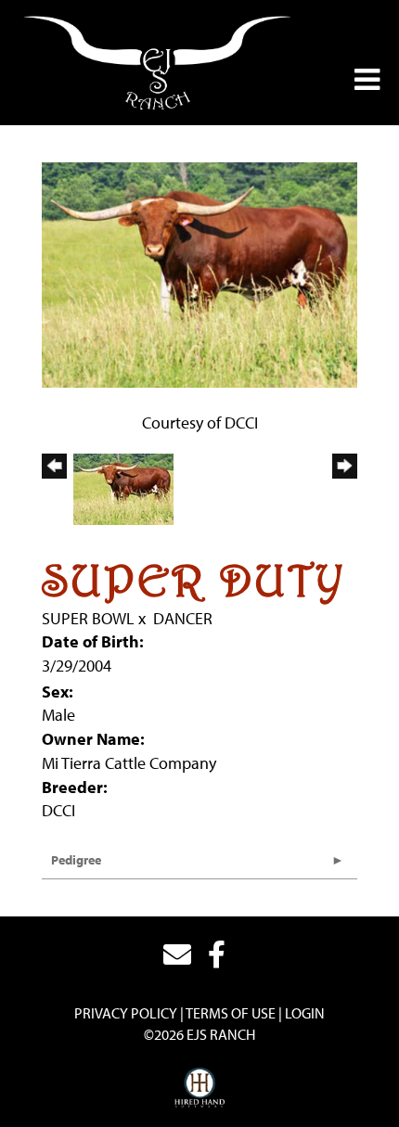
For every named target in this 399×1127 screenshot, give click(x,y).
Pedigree (76, 860)
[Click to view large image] (199, 273)
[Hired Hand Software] (199, 1088)
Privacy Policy (125, 1013)
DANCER (182, 618)
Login (305, 1013)
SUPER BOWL (88, 618)
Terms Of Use (231, 1013)
